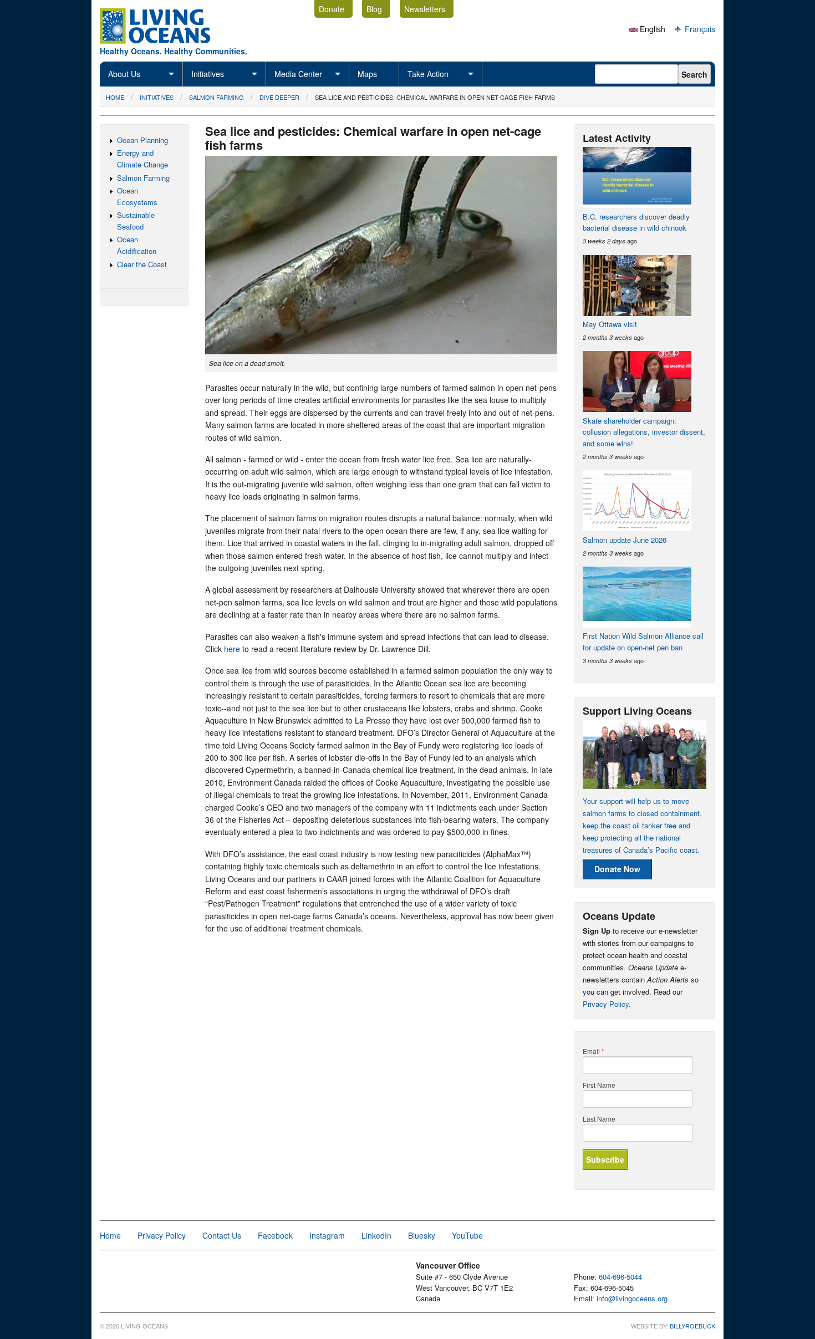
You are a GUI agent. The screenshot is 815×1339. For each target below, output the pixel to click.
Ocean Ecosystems (137, 196)
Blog (374, 8)
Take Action (428, 73)
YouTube (467, 1235)
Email (593, 1051)
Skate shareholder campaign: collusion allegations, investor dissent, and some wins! (644, 432)
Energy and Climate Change (142, 158)
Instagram (327, 1235)
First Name (599, 1085)
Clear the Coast (142, 264)
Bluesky (421, 1235)
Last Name (599, 1119)
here (232, 648)
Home (115, 97)
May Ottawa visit (610, 324)
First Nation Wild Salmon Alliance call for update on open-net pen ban (643, 641)
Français (698, 28)
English (651, 28)
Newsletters (424, 8)
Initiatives (207, 73)
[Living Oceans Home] (165, 40)
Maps (367, 73)
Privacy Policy (606, 1004)
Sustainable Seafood (136, 221)
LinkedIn (376, 1235)
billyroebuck (692, 1325)
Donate (331, 8)
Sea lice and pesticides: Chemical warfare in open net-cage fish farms (435, 97)
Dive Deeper (279, 97)
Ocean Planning (142, 140)
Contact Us (221, 1235)
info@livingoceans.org (632, 1298)
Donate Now (617, 868)
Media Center (298, 73)
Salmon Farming (216, 97)
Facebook (275, 1235)
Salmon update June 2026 (624, 539)
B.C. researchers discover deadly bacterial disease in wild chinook (636, 222)
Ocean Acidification (136, 245)
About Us (124, 73)
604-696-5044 (620, 1276)
